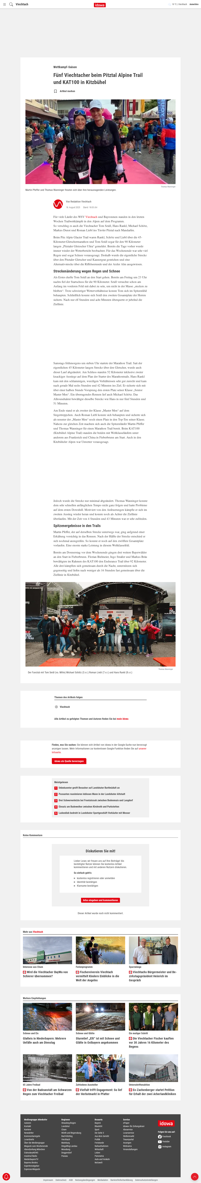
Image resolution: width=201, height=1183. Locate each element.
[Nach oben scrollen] (194, 1176)
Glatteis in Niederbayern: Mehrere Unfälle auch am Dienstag (44, 1040)
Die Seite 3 (99, 1133)
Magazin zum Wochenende (36, 1146)
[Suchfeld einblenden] (11, 4)
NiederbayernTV (31, 1159)
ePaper (126, 1123)
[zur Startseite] (167, 1122)
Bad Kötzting (67, 1136)
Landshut (65, 1126)
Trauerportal (128, 1139)
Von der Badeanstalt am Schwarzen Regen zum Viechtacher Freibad (47, 1092)
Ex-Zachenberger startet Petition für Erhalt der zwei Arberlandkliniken (152, 1092)
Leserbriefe (29, 1139)
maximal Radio (30, 1156)
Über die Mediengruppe (34, 1142)
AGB (71, 1180)
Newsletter (29, 1133)
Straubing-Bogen (68, 1123)
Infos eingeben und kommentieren (100, 900)
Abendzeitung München (34, 1149)
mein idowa (122, 718)
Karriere (27, 1129)
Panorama (99, 1156)
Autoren (27, 1123)
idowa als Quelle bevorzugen (69, 761)
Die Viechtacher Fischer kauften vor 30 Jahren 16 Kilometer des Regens (151, 1042)
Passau (64, 1156)
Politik (97, 1139)
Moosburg (65, 1149)
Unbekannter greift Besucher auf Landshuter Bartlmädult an (89, 787)
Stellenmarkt (128, 1136)
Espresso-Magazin (32, 1169)
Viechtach (22, 4)
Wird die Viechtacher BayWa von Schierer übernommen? (45, 974)
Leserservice (128, 1133)
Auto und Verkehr (102, 1159)
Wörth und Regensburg (71, 1133)
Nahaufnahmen (101, 1146)
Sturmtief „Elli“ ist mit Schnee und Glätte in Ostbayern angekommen (98, 1040)
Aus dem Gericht (102, 1136)
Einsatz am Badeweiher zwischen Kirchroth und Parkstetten (89, 806)
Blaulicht (98, 1126)
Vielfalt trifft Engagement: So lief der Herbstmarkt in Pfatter (99, 1092)
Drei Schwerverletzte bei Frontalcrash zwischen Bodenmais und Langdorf (96, 800)
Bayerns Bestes (31, 1162)
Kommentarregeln (32, 1136)
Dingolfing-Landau (69, 1146)
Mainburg (65, 1142)
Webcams (127, 1146)
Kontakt (27, 1126)
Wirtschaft (99, 1149)
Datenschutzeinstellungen (146, 1180)
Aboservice (128, 1129)
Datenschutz (61, 1180)
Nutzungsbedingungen (85, 1180)
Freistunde (99, 1142)
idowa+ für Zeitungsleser (133, 1126)
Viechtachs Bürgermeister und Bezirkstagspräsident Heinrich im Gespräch (153, 976)
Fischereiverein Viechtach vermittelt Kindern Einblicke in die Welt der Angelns (97, 976)
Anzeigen (127, 1142)
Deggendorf (66, 1152)
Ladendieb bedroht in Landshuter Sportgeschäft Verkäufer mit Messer (94, 812)
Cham (64, 1129)
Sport (97, 1129)
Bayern (98, 1123)
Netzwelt (98, 1162)
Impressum (48, 1180)
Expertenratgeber (31, 1166)
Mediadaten (103, 1180)
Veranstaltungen (130, 1149)
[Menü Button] (5, 4)
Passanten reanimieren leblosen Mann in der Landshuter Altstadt (92, 794)
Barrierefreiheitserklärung (122, 1180)
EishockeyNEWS (31, 1152)
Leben (97, 1152)
